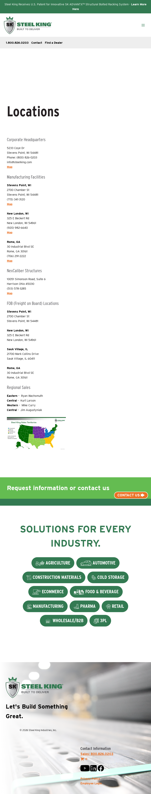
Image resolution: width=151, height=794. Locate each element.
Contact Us (129, 495)
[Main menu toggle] (143, 25)
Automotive (103, 563)
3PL (103, 620)
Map (9, 167)
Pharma (87, 606)
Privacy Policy (90, 778)
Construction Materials (56, 577)
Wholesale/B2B (67, 620)
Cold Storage (110, 577)
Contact (36, 42)
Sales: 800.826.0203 (96, 754)
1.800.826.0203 (17, 42)
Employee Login (91, 783)
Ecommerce (52, 591)
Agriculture (57, 563)
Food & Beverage (101, 591)
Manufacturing (48, 606)
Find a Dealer (54, 42)
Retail (117, 606)
